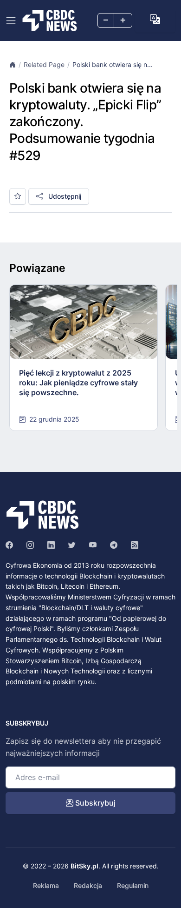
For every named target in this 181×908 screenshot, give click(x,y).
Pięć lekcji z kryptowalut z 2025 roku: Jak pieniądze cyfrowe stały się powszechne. (78, 382)
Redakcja (88, 885)
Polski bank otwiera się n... (112, 64)
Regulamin (133, 885)
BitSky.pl (84, 866)
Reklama (46, 885)
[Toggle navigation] (11, 21)
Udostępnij (63, 196)
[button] (155, 19)
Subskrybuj (94, 802)
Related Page (44, 64)
